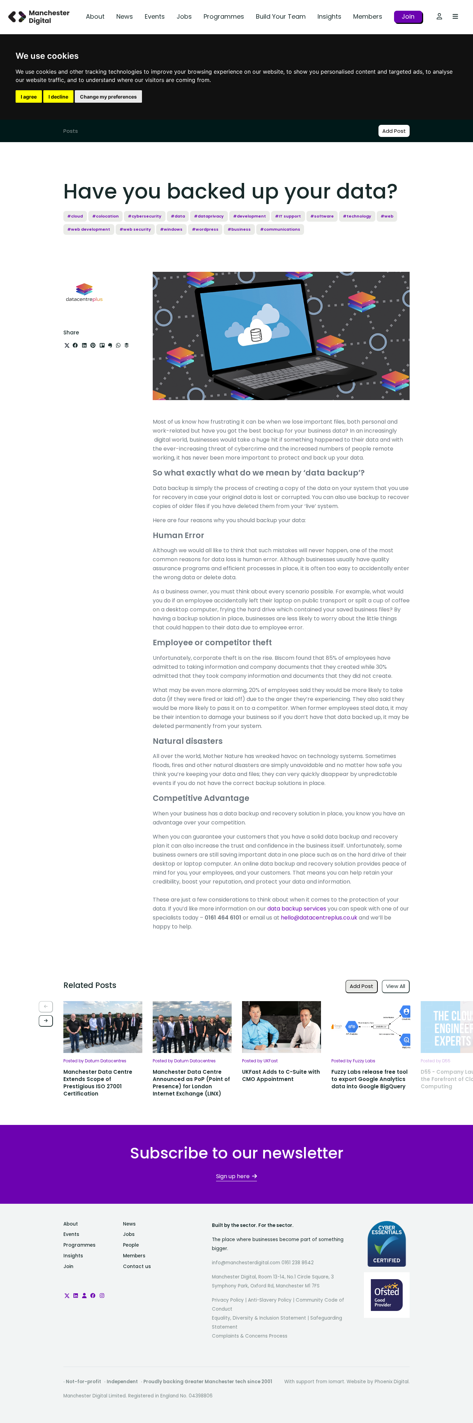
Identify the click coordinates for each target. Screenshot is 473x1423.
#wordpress (205, 229)
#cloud (75, 216)
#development (249, 216)
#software (322, 216)
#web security (135, 229)
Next (46, 1021)
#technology (357, 216)
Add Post (394, 131)
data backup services (296, 909)
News (124, 16)
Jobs (184, 16)
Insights (329, 16)
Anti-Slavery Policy (270, 1300)
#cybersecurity (144, 216)
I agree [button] (29, 97)
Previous (46, 1007)
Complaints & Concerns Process (249, 1336)
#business (239, 229)
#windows (171, 229)
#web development (88, 229)
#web (387, 216)
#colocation (105, 216)
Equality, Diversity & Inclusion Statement (259, 1318)
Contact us (137, 1266)
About (95, 16)
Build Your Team (281, 16)
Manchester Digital (39, 17)
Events (155, 16)
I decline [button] (58, 97)
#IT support (288, 216)
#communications (280, 229)
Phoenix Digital (392, 1381)
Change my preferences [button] (108, 97)
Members (367, 16)
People (131, 1245)
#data (178, 216)
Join (408, 16)
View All (395, 986)
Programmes (224, 16)
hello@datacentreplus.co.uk (319, 918)
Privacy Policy (228, 1300)
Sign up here (233, 1176)
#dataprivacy (209, 216)
